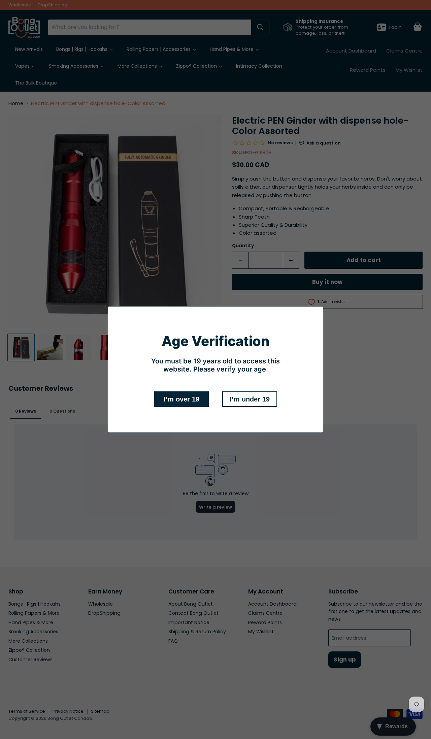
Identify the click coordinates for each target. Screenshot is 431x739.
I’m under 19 (250, 399)
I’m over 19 (181, 399)
